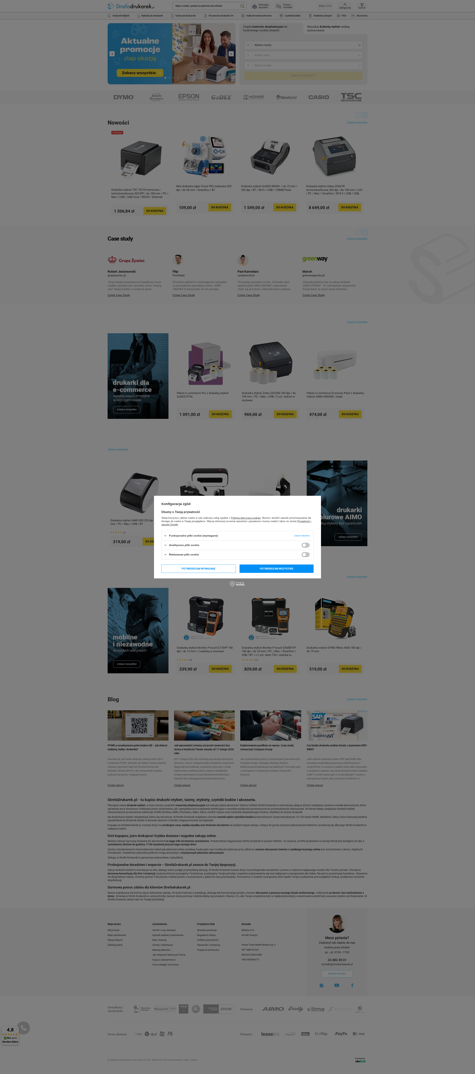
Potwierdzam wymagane (198, 568)
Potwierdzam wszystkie (276, 568)
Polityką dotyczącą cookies (246, 517)
